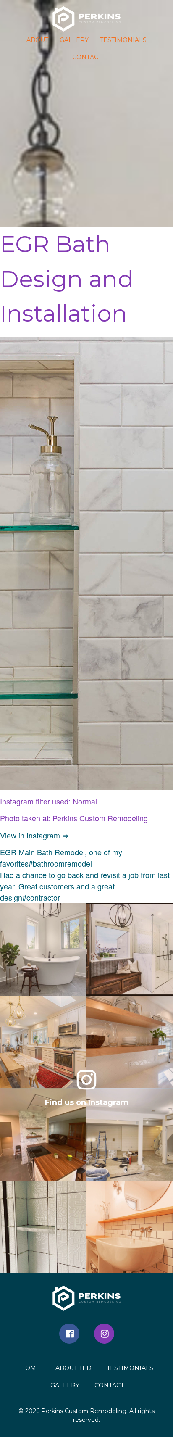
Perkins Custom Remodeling (83, 1411)
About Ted (73, 1368)
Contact (87, 57)
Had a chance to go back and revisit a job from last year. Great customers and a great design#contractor (85, 886)
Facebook (69, 1334)
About (37, 40)
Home (30, 1368)
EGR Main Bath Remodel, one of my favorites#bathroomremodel (61, 857)
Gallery (74, 40)
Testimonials (123, 40)
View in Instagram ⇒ (34, 835)
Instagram (104, 1334)
